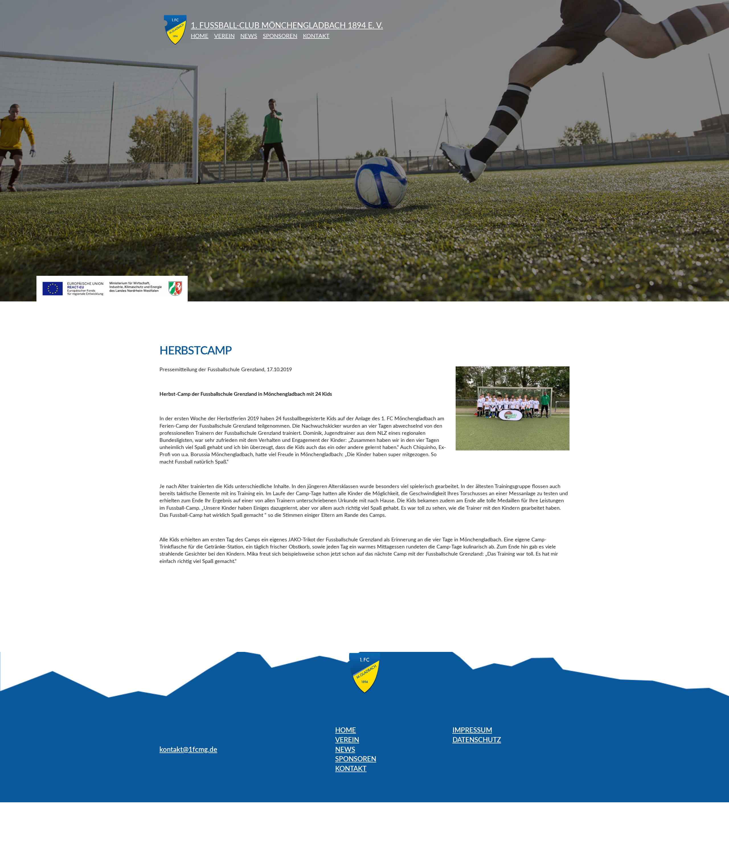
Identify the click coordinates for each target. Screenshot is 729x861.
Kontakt (316, 36)
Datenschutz (476, 740)
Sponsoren (280, 36)
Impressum (472, 730)
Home (199, 36)
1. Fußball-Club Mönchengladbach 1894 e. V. (287, 26)
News (248, 36)
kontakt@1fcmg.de (188, 749)
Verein (224, 36)
